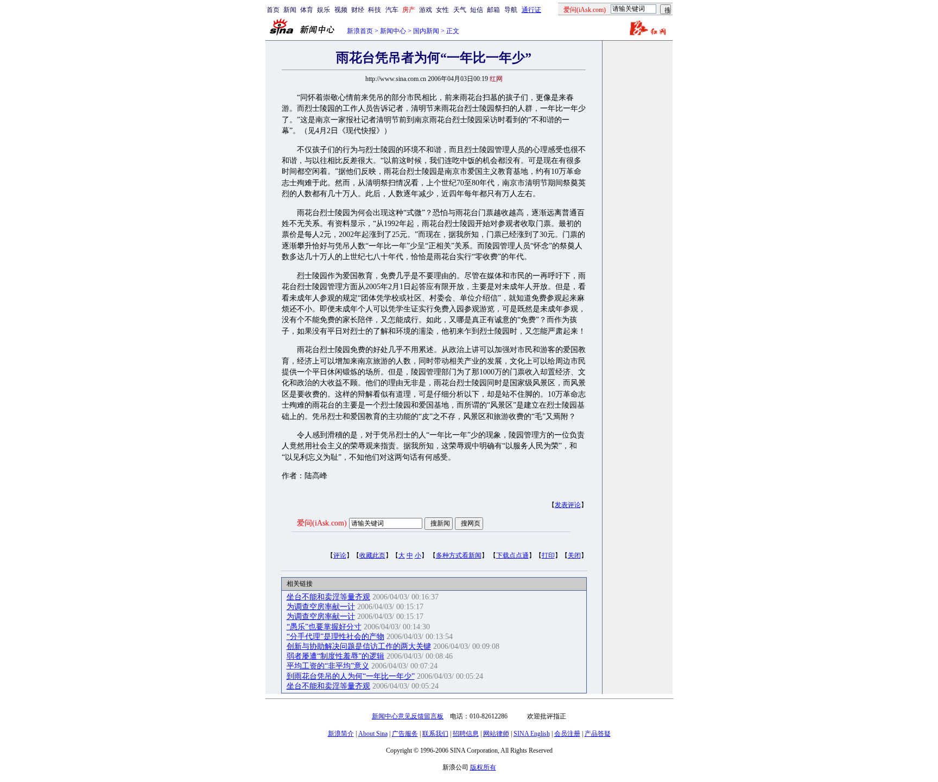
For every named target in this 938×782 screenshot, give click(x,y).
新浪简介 (341, 733)
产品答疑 (598, 733)
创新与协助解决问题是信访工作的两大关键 (359, 646)
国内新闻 (426, 31)
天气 (459, 10)
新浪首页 (360, 31)
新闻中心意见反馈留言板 (407, 716)
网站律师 (496, 733)
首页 (273, 10)
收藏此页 (372, 555)
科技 (374, 10)
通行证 (531, 10)
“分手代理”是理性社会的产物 (335, 637)
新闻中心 (393, 31)
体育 (306, 10)
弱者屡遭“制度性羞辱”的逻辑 (335, 656)
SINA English (532, 733)
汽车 (391, 10)
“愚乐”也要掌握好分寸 (324, 627)
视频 (340, 10)
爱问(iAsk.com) (322, 523)
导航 (510, 10)
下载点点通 (512, 555)
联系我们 (435, 733)
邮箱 (493, 10)
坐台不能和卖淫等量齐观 (328, 597)
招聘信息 (466, 733)
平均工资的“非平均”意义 (328, 666)
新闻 (289, 10)
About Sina (373, 733)
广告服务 (405, 733)
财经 (357, 10)
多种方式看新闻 (458, 555)
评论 (339, 555)
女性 (442, 10)
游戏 (425, 10)
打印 (548, 555)
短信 (476, 10)
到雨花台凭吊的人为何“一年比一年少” (351, 676)
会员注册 (567, 733)
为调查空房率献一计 (321, 607)
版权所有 (483, 767)
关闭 (574, 555)
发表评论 (568, 505)
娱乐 (323, 10)
